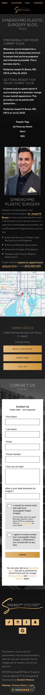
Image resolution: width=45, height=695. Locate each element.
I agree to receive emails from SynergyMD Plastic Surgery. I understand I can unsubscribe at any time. (24, 539)
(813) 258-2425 (32, 265)
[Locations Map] (22, 293)
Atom (22, 131)
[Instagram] (18, 622)
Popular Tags (22, 121)
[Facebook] (26, 622)
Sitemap (6, 685)
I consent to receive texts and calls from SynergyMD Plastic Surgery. (25, 515)
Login (31, 685)
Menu (5, 3)
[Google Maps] (22, 631)
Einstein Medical (25, 679)
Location (16, 3)
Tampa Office (23, 328)
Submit (22, 554)
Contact (38, 3)
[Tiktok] (9, 622)
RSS (22, 136)
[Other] (35, 622)
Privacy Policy (25, 523)
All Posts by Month (22, 126)
